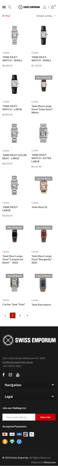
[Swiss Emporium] (29, 7)
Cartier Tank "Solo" (13, 304)
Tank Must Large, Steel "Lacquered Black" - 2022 (12, 259)
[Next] (27, 315)
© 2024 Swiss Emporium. (15, 457)
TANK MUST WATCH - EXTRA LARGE (41, 158)
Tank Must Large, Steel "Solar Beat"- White (42, 109)
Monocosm (50, 462)
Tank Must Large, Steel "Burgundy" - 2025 (42, 259)
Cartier (6, 52)
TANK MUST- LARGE (10, 208)
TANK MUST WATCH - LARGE (12, 107)
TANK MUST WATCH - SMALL (12, 58)
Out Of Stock (43, 77)
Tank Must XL (39, 207)
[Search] (9, 7)
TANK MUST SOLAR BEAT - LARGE (14, 156)
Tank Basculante (41, 304)
